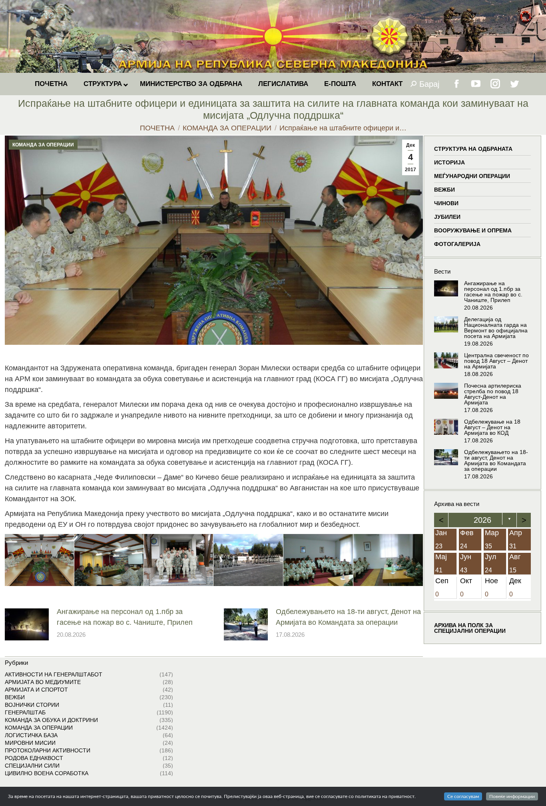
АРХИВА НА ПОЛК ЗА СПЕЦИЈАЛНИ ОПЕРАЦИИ (470, 628)
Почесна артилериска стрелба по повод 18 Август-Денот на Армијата (492, 394)
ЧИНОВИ (446, 203)
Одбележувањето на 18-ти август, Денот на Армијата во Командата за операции (348, 617)
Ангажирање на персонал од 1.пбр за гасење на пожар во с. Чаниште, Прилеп (125, 617)
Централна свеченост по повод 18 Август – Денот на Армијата (496, 360)
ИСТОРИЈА (449, 162)
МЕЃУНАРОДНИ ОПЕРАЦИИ (472, 176)
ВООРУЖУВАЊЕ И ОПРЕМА (473, 230)
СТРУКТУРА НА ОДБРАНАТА (473, 149)
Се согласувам (463, 796)
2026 (482, 520)
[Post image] (27, 624)
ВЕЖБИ (444, 189)
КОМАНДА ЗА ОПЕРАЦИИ (43, 145)
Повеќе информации (512, 796)
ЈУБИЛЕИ (447, 217)
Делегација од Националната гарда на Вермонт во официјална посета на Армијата (496, 327)
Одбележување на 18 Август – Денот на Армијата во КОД (492, 427)
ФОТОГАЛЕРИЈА (457, 244)
